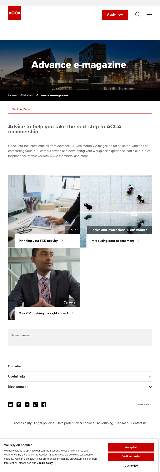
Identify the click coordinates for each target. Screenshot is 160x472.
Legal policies (44, 423)
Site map (122, 423)
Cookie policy (45, 463)
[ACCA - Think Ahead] (14, 19)
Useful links (17, 376)
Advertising (105, 423)
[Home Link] (144, 404)
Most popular (18, 387)
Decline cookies (131, 456)
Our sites (14, 366)
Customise (131, 465)
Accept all (131, 447)
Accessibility (23, 423)
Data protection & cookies (75, 423)
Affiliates (26, 95)
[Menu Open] (150, 15)
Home (12, 95)
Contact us (138, 423)
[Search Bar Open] (138, 15)
